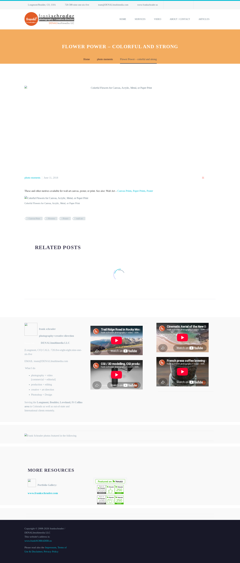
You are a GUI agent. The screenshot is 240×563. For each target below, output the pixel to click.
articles (204, 19)
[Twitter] (31, 228)
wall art (79, 218)
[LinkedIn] (170, 5)
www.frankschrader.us (147, 5)
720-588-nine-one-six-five (77, 5)
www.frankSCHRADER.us (38, 540)
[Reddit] (51, 228)
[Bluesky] (180, 5)
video (157, 19)
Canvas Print (34, 218)
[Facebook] (26, 228)
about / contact (180, 19)
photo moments (32, 177)
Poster (65, 218)
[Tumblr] (41, 228)
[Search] (216, 19)
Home (123, 19)
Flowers (51, 218)
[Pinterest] (36, 228)
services (140, 19)
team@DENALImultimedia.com (113, 5)
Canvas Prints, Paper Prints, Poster (135, 191)
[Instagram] (175, 5)
